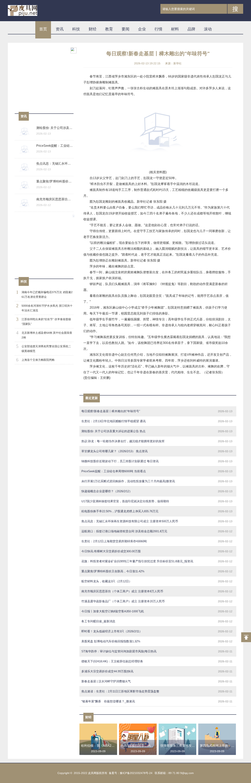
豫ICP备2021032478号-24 (136, 773)
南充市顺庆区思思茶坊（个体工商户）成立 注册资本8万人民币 (156, 591)
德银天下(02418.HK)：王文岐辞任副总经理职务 (156, 661)
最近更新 (91, 398)
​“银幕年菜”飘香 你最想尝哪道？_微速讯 (156, 701)
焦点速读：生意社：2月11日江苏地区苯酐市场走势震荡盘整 (156, 691)
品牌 (191, 29)
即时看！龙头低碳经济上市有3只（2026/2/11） (156, 631)
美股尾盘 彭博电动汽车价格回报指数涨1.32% (156, 641)
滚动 (208, 29)
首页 (43, 29)
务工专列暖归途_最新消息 (156, 621)
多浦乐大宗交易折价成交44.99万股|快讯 (156, 671)
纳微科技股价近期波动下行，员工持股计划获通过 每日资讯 (156, 461)
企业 (142, 29)
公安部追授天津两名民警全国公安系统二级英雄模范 (46, 349)
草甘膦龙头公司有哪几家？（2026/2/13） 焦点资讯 (156, 451)
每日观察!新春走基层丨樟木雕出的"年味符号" (156, 411)
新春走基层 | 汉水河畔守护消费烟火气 (156, 681)
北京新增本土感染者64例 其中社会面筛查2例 (47, 335)
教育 (109, 29)
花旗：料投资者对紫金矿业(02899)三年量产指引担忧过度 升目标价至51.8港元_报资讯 (156, 561)
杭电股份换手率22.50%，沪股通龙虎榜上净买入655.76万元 (156, 511)
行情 (158, 29)
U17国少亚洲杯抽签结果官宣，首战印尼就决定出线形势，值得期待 (156, 501)
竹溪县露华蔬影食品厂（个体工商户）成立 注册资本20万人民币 (156, 601)
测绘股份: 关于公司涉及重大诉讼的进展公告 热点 (156, 431)
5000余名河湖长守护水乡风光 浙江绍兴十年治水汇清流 (47, 308)
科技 (76, 29)
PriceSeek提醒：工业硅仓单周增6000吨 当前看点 (156, 471)
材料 (175, 29)
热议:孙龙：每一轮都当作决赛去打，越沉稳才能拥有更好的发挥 (156, 441)
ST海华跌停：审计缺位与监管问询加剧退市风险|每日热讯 (156, 651)
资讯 (60, 29)
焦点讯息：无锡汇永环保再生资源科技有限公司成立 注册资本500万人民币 (156, 521)
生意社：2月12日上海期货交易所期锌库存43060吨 (156, 541)
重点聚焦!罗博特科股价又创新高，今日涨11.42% (156, 571)
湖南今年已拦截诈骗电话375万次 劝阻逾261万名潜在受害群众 (47, 294)
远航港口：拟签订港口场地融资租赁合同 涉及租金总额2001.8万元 (156, 531)
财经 (92, 29)
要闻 (125, 29)
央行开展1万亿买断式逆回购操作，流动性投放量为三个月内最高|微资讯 (156, 481)
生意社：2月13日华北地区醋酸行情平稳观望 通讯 (156, 421)
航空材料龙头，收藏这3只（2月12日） (156, 581)
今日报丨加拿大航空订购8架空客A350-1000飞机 (156, 611)
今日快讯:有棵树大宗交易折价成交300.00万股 (156, 551)
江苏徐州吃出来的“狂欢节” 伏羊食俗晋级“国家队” (46, 321)
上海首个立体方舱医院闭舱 (38, 359)
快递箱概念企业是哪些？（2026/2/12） (156, 491)
